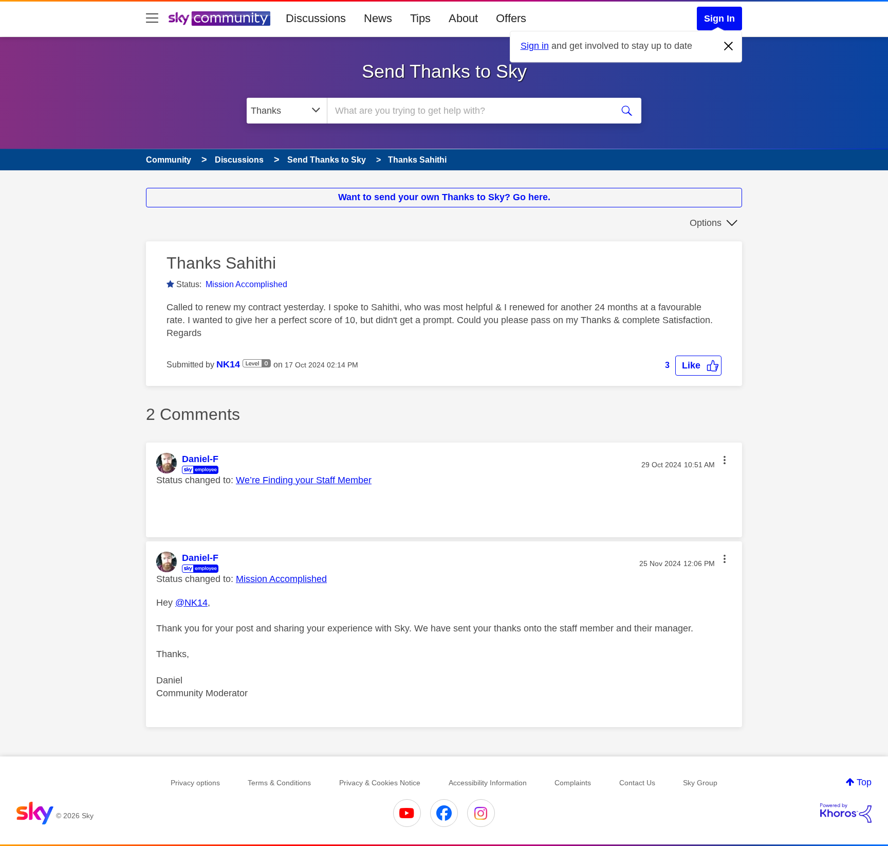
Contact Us (637, 783)
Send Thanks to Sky (444, 71)
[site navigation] (152, 18)
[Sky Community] (219, 18)
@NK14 (191, 602)
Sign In (719, 18)
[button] (698, 366)
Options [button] (705, 223)
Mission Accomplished (246, 284)
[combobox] (468, 111)
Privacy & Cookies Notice (379, 783)
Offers (511, 18)
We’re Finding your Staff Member (304, 480)
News (378, 18)
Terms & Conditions (279, 783)
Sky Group (700, 783)
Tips (420, 18)
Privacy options (195, 783)
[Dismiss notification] (728, 46)
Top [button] (864, 782)
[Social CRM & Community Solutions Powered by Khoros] (846, 813)
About (463, 18)
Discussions (316, 18)
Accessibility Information (488, 783)
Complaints (572, 783)
